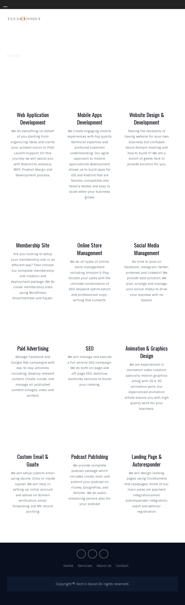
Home (68, 566)
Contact (122, 566)
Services (85, 566)
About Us (104, 566)
